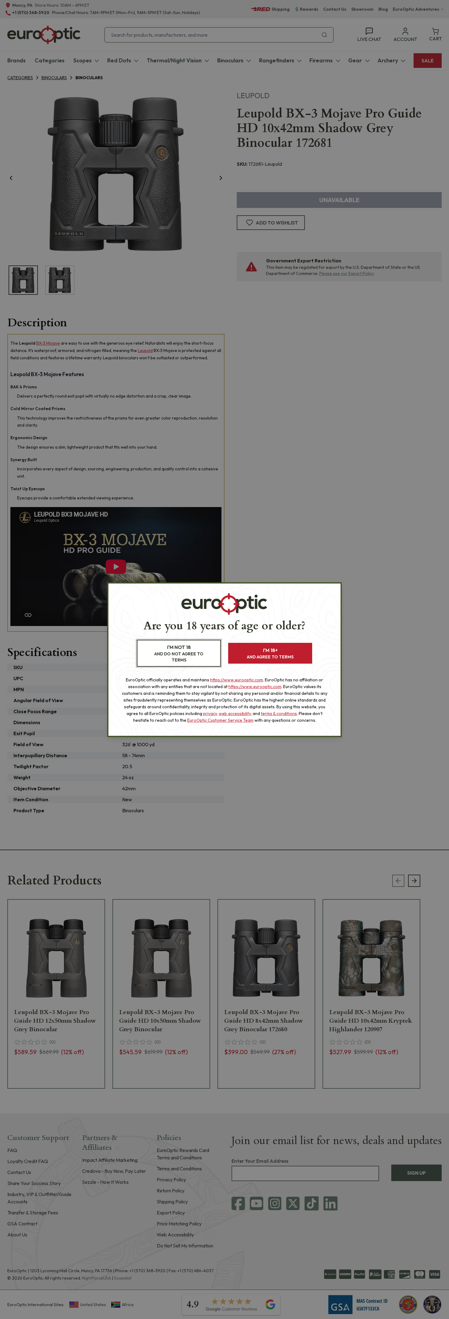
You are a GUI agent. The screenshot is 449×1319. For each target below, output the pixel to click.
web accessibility (235, 713)
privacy (210, 713)
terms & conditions (279, 713)
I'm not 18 (178, 653)
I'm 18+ (270, 653)
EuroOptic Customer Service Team (220, 720)
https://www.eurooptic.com (236, 680)
